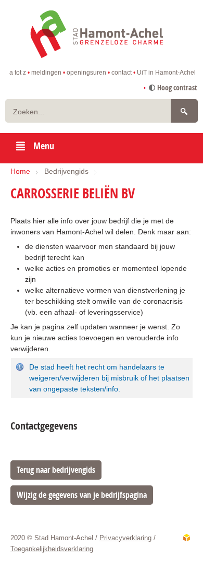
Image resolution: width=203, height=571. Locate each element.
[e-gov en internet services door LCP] (186, 537)
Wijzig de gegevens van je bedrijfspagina (82, 495)
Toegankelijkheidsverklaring (51, 549)
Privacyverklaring (125, 538)
